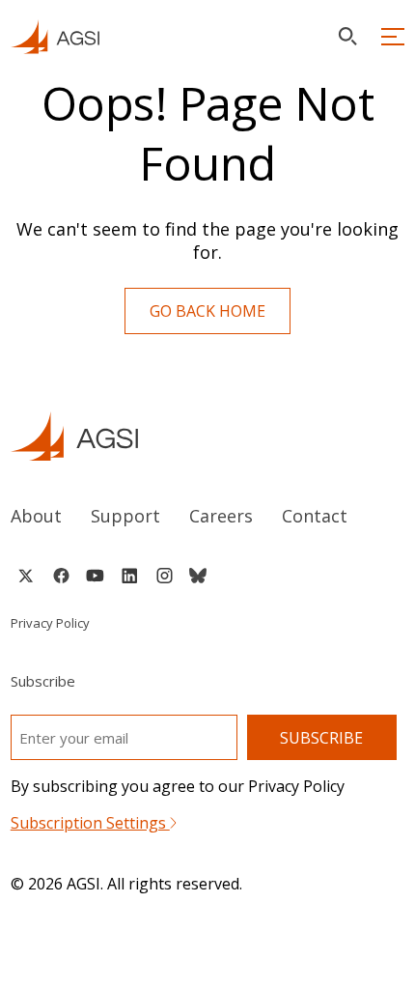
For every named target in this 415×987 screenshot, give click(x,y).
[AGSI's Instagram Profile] (164, 575)
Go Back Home (207, 311)
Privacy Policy (50, 623)
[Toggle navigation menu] (392, 36)
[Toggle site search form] (347, 36)
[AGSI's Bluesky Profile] (197, 575)
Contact (314, 515)
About (36, 515)
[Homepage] (55, 36)
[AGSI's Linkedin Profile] (130, 575)
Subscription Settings (90, 822)
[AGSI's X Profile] (26, 575)
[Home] (208, 436)
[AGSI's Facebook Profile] (60, 575)
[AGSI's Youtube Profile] (95, 575)
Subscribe (321, 737)
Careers (221, 515)
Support (125, 515)
